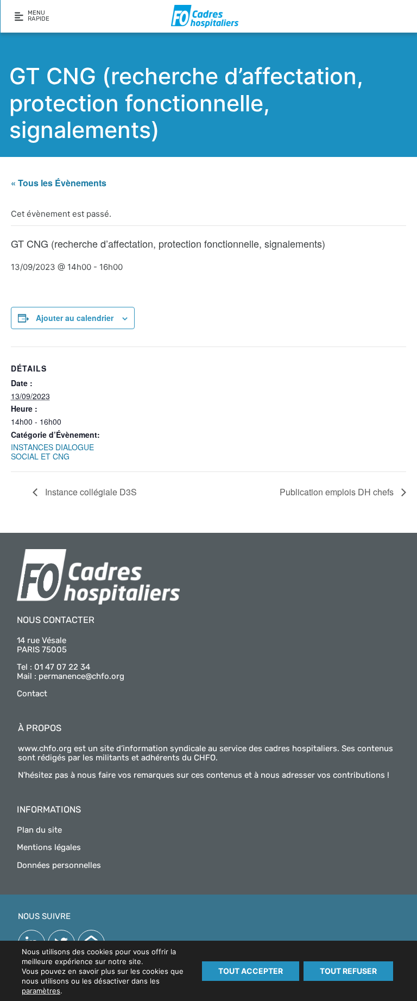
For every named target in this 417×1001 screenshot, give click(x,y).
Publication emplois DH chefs (338, 492)
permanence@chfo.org (81, 676)
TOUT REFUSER (348, 970)
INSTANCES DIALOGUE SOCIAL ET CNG (52, 452)
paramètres (41, 990)
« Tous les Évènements (58, 183)
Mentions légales (49, 847)
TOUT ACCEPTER (250, 970)
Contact (32, 693)
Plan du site (39, 830)
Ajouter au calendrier (74, 317)
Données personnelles (59, 865)
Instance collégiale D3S (90, 492)
